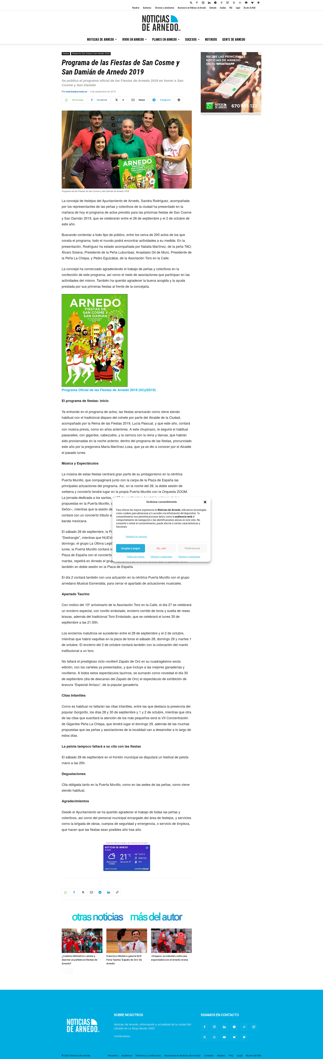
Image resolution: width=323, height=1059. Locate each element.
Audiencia (147, 7)
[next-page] (70, 971)
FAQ (230, 7)
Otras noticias (97, 917)
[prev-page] (64, 971)
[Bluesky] (252, 2)
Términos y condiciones (161, 556)
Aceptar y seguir (130, 548)
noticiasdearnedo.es (76, 91)
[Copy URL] (117, 892)
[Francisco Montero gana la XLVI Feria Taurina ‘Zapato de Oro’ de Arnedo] (126, 940)
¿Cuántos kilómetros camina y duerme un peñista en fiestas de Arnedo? (79, 960)
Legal (238, 7)
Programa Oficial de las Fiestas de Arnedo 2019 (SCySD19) (109, 389)
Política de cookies (135, 556)
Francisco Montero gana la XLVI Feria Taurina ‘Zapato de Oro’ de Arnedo (124, 960)
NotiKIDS (211, 39)
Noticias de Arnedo (100, 39)
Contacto (212, 7)
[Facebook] (197, 2)
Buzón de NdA (249, 7)
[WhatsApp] (240, 2)
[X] (234, 2)
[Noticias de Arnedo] (161, 23)
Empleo (223, 7)
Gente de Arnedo (233, 39)
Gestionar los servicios (136, 536)
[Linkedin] (209, 2)
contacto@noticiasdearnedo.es (151, 1036)
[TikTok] (221, 2)
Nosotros (135, 7)
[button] (205, 502)
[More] (179, 100)
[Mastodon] (258, 2)
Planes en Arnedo (164, 39)
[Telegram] (215, 2)
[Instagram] (203, 2)
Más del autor (156, 917)
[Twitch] (227, 2)
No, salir (161, 548)
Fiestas (66, 53)
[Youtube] (246, 2)
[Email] (91, 892)
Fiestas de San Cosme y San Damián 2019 (91, 53)
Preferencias (192, 548)
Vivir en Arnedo (133, 39)
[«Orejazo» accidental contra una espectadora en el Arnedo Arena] (171, 940)
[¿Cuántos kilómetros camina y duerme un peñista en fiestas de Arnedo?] (82, 940)
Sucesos (191, 39)
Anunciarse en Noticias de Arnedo (192, 7)
